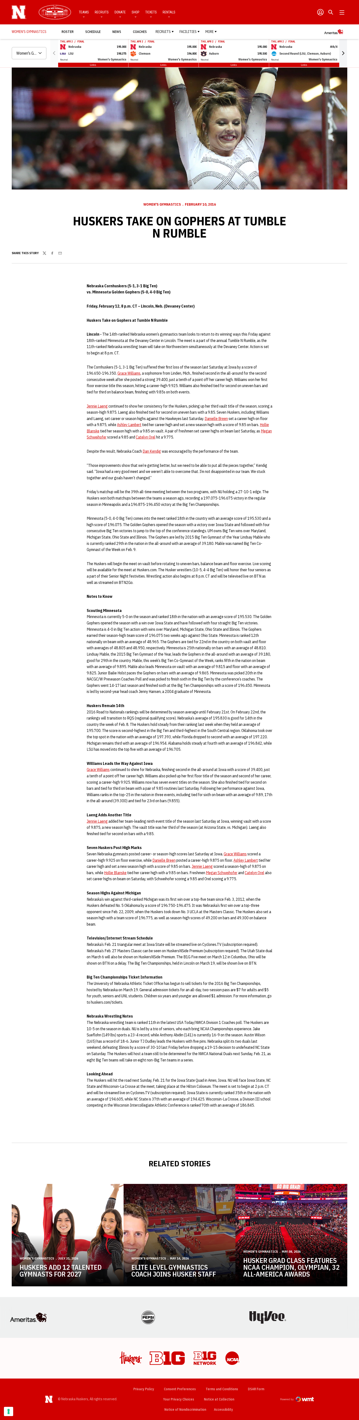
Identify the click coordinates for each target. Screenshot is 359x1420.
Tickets (151, 12)
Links (93, 65)
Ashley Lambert (129, 424)
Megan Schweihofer (221, 872)
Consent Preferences (180, 1389)
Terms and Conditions (222, 1389)
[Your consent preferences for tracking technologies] (8, 1411)
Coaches (140, 32)
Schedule (93, 32)
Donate (120, 12)
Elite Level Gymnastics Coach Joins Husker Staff (173, 1271)
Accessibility (223, 1409)
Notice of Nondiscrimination (185, 1409)
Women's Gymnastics (162, 204)
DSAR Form (256, 1389)
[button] (343, 53)
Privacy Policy (143, 1389)
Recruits (102, 12)
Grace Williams (128, 373)
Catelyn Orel (145, 437)
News (116, 32)
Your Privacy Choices (178, 1399)
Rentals (169, 12)
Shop (135, 12)
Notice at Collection (219, 1399)
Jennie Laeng (97, 406)
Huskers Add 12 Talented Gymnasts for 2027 (61, 1271)
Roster (68, 32)
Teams (84, 12)
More (209, 32)
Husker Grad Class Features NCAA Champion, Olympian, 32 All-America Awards (291, 1267)
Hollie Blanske (115, 872)
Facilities (188, 32)
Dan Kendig (152, 451)
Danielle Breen (216, 418)
